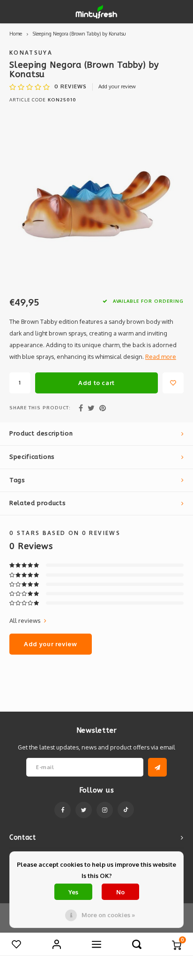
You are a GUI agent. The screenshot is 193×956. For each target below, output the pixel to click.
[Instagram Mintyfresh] (104, 810)
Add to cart (96, 382)
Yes (73, 892)
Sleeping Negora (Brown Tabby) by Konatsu (79, 33)
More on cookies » (108, 915)
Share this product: (40, 407)
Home (15, 33)
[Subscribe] (157, 767)
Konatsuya (30, 52)
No (120, 892)
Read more (160, 356)
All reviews (25, 620)
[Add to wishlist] (173, 382)
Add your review (117, 86)
